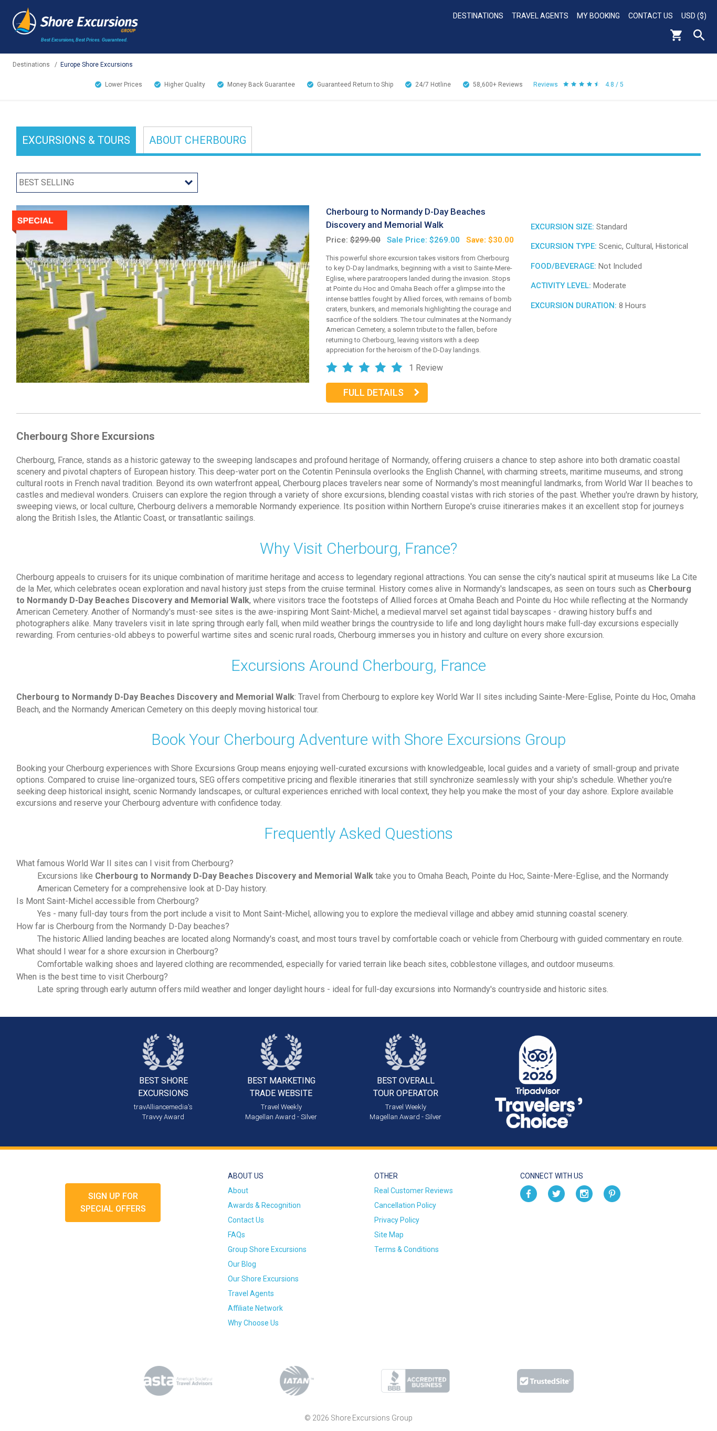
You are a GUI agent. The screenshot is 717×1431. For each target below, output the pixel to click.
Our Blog (242, 1264)
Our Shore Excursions (263, 1279)
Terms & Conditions (406, 1249)
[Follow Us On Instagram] (584, 1193)
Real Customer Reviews (413, 1190)
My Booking (598, 16)
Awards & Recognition (264, 1205)
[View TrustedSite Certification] (545, 1381)
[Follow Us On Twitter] (556, 1193)
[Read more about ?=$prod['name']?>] (162, 293)
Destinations (478, 16)
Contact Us (650, 16)
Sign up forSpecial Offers (113, 1202)
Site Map (389, 1234)
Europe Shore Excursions (96, 64)
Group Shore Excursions (267, 1249)
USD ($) (694, 16)
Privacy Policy (396, 1220)
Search (699, 35)
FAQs (236, 1234)
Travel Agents (540, 16)
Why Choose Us (253, 1323)
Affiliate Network (255, 1308)
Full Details (373, 392)
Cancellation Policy (405, 1205)
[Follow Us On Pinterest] (612, 1193)
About (197, 140)
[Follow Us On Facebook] (528, 1193)
